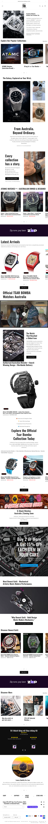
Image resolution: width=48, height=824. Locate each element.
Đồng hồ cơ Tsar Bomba (31, 66)
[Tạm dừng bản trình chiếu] (28, 238)
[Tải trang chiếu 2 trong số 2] (23, 578)
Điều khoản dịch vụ (42, 821)
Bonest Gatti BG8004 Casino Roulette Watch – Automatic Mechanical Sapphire (10, 655)
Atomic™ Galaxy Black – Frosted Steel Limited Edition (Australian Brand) (32, 214)
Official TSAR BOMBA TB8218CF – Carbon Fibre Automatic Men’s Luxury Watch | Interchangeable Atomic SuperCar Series (17, 412)
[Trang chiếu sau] (25, 238)
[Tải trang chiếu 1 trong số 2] (22, 578)
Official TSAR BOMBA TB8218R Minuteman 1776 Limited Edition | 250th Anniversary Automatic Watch (31, 277)
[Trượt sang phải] (26, 73)
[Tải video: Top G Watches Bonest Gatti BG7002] (24, 600)
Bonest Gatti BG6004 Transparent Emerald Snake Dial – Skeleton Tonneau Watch (32, 655)
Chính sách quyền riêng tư (33, 821)
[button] (2, 6)
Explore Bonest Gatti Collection (24, 623)
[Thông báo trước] (2, 1)
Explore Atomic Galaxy (12, 178)
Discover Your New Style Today (29, 565)
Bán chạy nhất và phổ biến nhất (7, 719)
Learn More (24, 523)
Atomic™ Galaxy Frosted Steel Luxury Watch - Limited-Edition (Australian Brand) (11, 214)
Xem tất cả (45, 41)
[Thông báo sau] (45, 1)
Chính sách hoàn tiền (24, 821)
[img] (24, 733)
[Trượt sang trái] (21, 73)
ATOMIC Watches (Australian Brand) (7, 67)
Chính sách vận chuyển (34, 822)
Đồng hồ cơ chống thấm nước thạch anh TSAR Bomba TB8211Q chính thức (31, 477)
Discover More (31, 357)
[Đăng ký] (22, 806)
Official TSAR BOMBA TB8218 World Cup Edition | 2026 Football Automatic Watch (10, 276)
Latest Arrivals (10, 241)
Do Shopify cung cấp (16, 821)
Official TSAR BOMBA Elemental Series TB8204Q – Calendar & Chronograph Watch (10, 477)
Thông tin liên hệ (42, 822)
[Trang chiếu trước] (20, 238)
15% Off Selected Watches (29, 719)
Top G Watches (10, 821)
